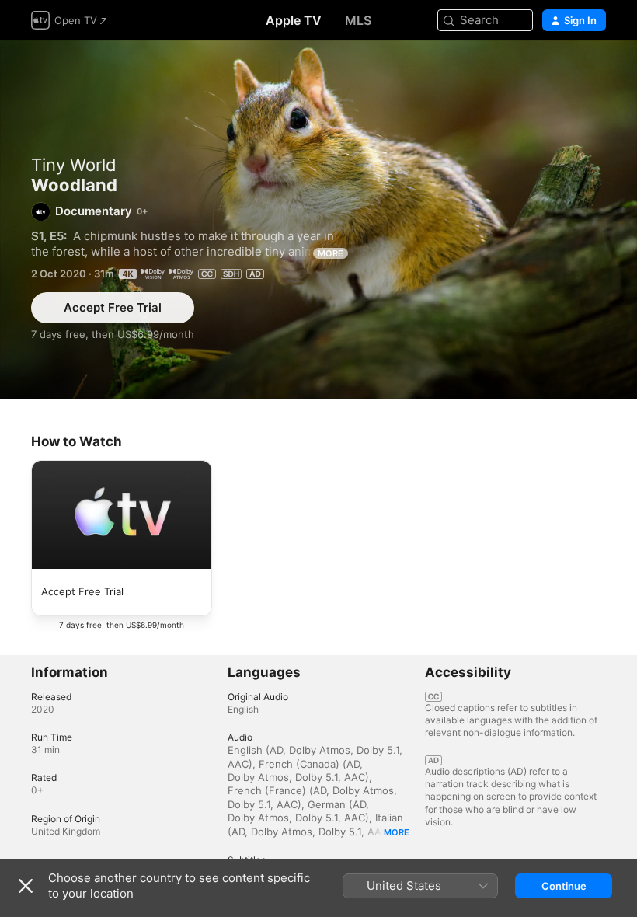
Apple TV (294, 20)
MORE (330, 253)
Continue (564, 886)
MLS (358, 20)
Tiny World (74, 165)
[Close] (26, 886)
